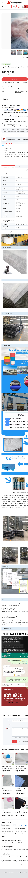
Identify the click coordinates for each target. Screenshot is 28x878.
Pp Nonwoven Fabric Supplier (9, 860)
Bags (2, 833)
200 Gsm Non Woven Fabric (9, 849)
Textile (7, 10)
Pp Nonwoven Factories (8, 856)
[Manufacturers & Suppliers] (14, 2)
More (2, 866)
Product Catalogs (22, 825)
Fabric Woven (20, 856)
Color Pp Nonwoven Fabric (9, 864)
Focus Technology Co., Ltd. (18, 872)
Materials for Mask (19, 828)
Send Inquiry (14, 79)
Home (2, 10)
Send (14, 741)
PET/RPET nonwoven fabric (7, 831)
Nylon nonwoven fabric (20, 831)
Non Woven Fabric (13, 10)
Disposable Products (6, 828)
